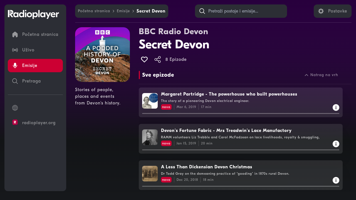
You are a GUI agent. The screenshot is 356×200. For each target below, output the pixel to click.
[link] (94, 11)
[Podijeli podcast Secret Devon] (157, 59)
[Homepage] (33, 14)
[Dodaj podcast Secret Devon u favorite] (144, 59)
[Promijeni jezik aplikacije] (35, 108)
